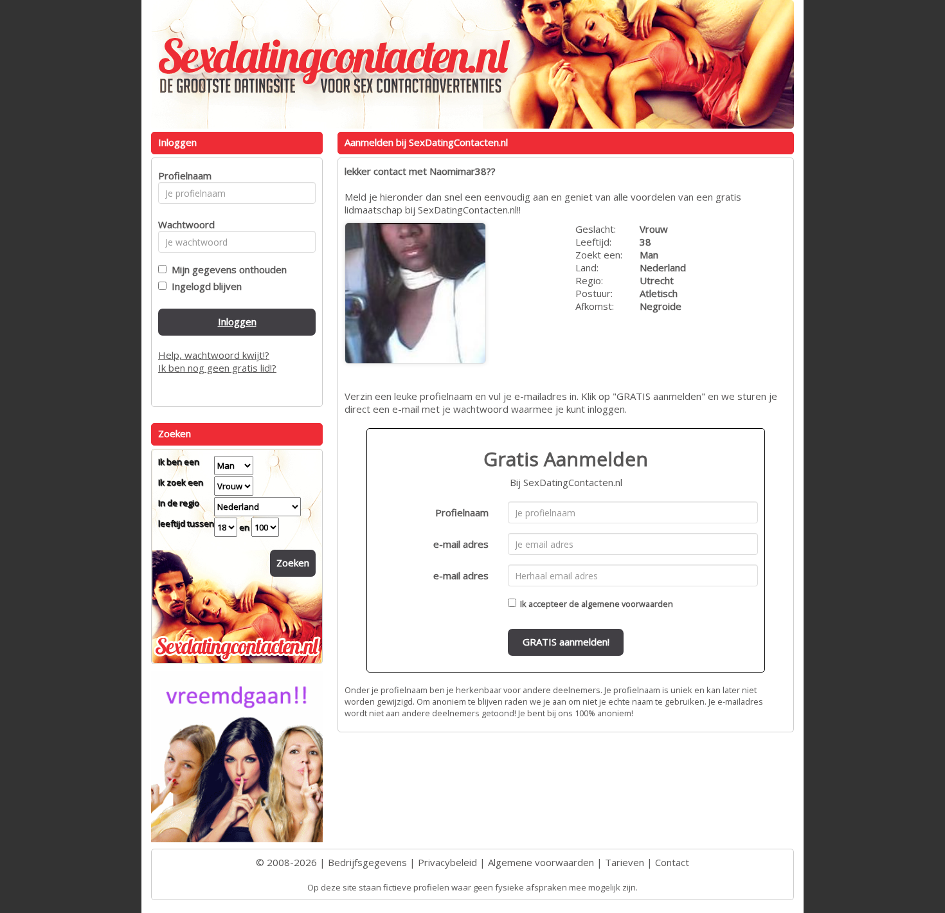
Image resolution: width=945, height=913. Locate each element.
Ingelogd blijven (204, 286)
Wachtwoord (183, 224)
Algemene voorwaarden (541, 862)
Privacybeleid (447, 862)
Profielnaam (462, 512)
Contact (672, 862)
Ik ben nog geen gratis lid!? (217, 367)
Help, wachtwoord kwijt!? (213, 354)
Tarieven (624, 862)
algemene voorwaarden (627, 604)
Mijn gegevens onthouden (226, 269)
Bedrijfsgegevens (367, 862)
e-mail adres (461, 544)
